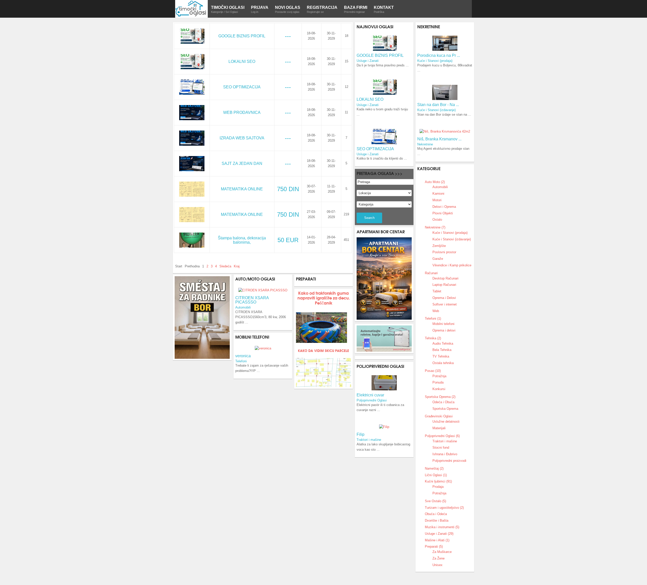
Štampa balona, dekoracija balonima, (242, 240)
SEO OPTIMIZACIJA (242, 87)
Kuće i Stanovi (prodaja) (434, 61)
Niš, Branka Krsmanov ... (439, 139)
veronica (243, 356)
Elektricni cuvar (370, 395)
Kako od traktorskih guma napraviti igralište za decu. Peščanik (323, 298)
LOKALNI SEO (241, 61)
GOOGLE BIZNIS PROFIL (241, 36)
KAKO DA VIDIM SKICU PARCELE (323, 350)
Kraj (237, 266)
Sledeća (225, 266)
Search (369, 218)
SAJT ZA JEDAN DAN (242, 163)
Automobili (243, 307)
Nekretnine (425, 144)
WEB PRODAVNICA (242, 112)
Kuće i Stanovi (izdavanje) (436, 110)
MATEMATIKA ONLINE (242, 189)
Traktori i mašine (369, 440)
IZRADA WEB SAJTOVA (242, 138)
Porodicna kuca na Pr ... (438, 55)
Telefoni (241, 361)
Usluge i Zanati (368, 61)
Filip (360, 434)
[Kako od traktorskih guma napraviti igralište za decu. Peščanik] (321, 327)
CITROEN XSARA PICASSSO (252, 300)
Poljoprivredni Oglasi (372, 400)
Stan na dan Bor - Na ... (438, 105)
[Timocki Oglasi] (191, 8)
